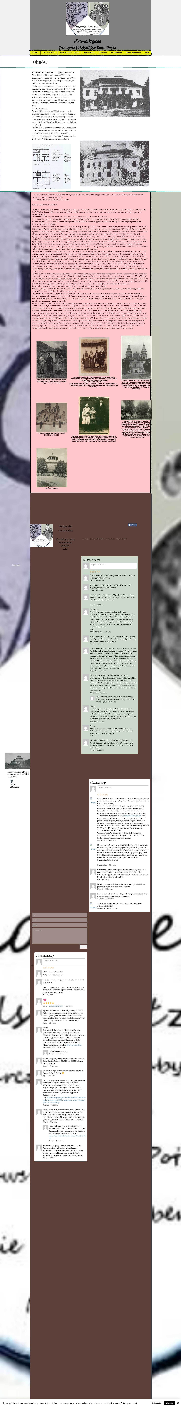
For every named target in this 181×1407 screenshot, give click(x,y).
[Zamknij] (178, 1403)
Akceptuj (169, 1403)
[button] (103, 53)
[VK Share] (145, 525)
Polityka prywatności (129, 1403)
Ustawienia (156, 1403)
